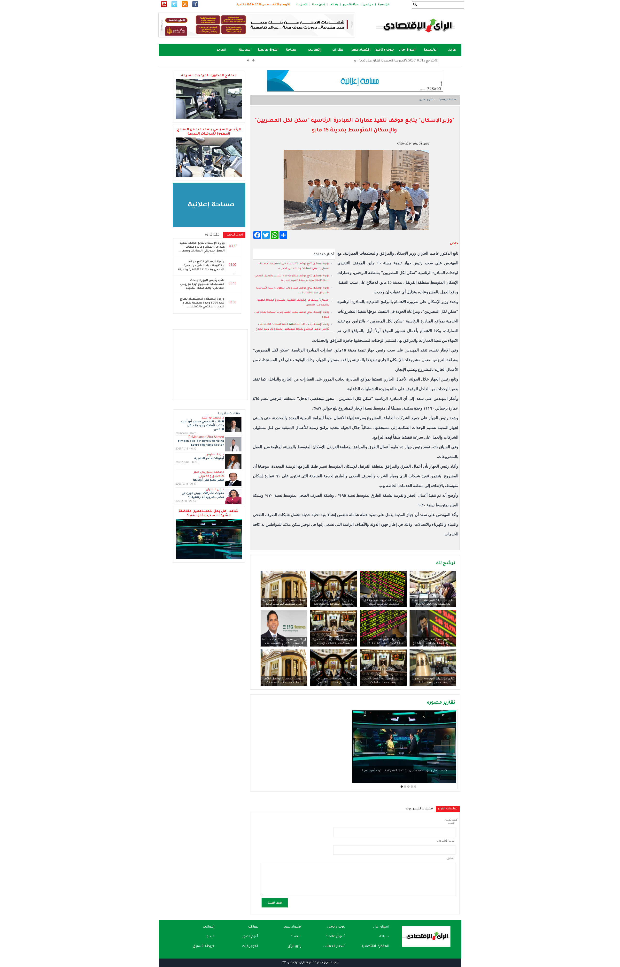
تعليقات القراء (446, 809)
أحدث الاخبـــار (233, 235)
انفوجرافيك (250, 946)
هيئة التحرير (350, 4)
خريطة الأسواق (203, 946)
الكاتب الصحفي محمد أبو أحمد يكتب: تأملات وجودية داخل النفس (202, 425)
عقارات (337, 50)
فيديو (210, 936)
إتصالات (314, 50)
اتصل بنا (301, 4)
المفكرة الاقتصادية (375, 946)
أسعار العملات (334, 946)
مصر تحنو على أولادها (208, 480)
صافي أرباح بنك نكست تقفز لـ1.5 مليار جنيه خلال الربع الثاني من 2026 (389, 61)
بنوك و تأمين (384, 50)
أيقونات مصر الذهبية (209, 458)
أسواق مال (407, 50)
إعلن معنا (318, 4)
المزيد (221, 50)
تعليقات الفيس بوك (419, 809)
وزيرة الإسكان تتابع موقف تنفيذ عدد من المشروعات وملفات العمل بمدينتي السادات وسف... (202, 247)
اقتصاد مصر (361, 50)
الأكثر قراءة (212, 235)
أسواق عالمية (268, 50)
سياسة (244, 50)
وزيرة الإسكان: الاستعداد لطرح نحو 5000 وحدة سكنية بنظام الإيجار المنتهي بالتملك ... (202, 303)
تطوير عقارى (426, 100)
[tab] (448, 809)
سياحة (291, 50)
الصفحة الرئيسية (447, 100)
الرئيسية (383, 4)
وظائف (334, 4)
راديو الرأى (295, 946)
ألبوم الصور (250, 936)
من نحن (368, 4)
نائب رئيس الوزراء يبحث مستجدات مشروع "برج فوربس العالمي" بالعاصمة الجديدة (202, 284)
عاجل (452, 50)
